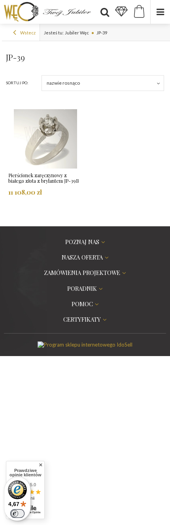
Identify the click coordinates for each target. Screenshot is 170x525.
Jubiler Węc (77, 32)
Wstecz (27, 32)
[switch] (17, 513)
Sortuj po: (17, 82)
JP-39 (101, 32)
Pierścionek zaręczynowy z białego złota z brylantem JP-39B (43, 178)
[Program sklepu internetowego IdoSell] (85, 344)
